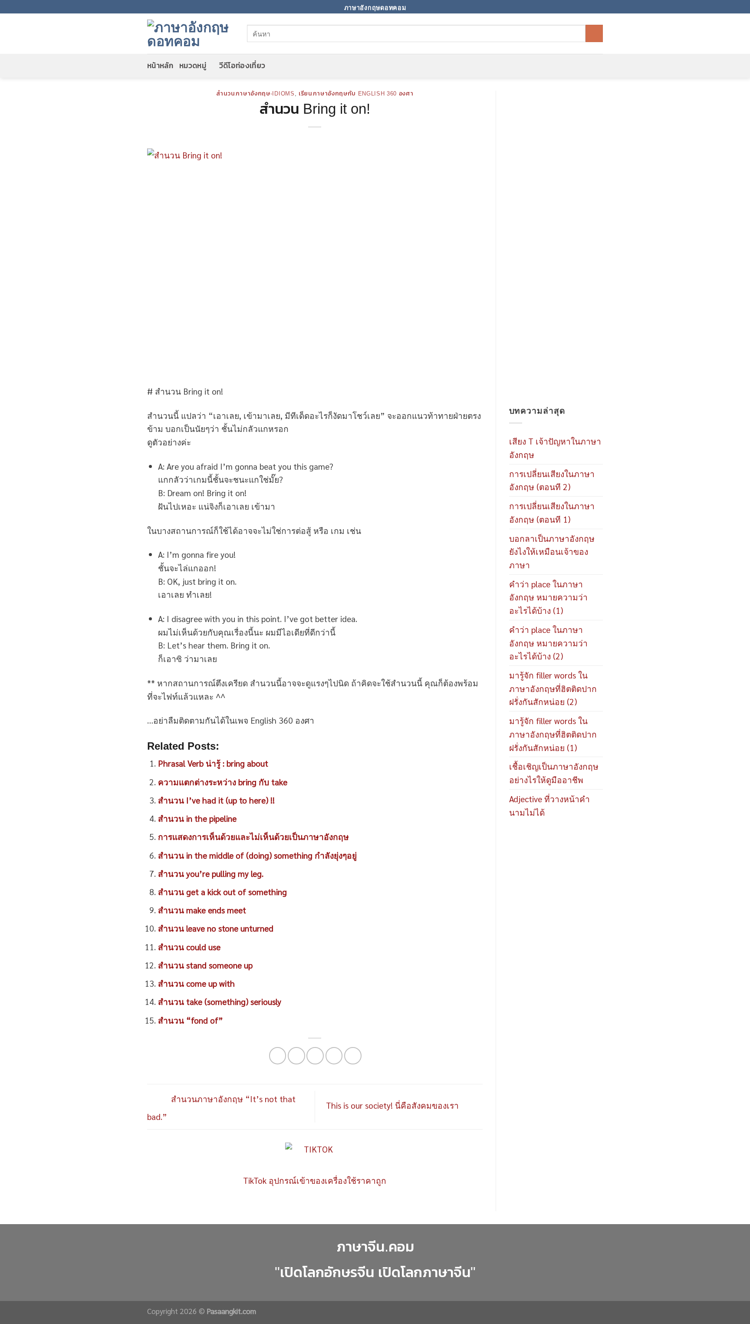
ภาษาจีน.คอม (375, 1246)
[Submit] (594, 33)
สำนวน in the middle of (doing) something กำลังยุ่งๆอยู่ (257, 855)
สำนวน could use (189, 946)
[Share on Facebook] (277, 1055)
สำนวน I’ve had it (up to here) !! (216, 799)
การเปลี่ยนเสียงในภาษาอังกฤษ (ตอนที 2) (552, 480)
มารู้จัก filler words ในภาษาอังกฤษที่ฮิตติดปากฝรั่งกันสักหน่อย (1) (553, 733)
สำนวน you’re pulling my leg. (210, 873)
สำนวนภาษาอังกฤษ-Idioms (255, 93)
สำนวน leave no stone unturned (215, 927)
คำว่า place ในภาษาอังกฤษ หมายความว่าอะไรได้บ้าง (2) (548, 642)
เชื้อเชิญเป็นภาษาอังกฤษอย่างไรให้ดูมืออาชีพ (554, 773)
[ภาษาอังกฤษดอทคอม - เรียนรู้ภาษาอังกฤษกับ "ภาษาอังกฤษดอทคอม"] (190, 33)
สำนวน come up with (196, 983)
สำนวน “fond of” (190, 1019)
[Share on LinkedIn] (353, 1055)
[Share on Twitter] (296, 1055)
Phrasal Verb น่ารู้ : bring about (213, 763)
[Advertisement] (556, 247)
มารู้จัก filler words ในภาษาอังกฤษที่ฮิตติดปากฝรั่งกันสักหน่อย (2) (553, 688)
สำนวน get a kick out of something (222, 891)
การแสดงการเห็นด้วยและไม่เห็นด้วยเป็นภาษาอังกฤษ (253, 836)
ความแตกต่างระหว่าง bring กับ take (222, 781)
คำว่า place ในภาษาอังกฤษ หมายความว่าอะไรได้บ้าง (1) (548, 597)
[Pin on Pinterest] (334, 1055)
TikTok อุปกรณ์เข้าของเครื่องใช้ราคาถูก (314, 1180)
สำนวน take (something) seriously (219, 1001)
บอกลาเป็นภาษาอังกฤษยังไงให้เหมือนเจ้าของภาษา (552, 551)
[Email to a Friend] (315, 1055)
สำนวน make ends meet (202, 909)
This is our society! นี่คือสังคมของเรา (393, 1105)
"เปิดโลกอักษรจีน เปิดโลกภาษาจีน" (375, 1272)
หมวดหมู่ (192, 65)
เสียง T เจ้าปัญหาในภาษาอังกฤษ (555, 447)
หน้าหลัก (160, 65)
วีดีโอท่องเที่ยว (242, 65)
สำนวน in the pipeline (197, 818)
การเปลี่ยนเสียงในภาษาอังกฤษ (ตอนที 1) (552, 512)
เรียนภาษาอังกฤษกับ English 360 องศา (356, 93)
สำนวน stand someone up (205, 964)
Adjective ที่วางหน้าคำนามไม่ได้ (549, 805)
